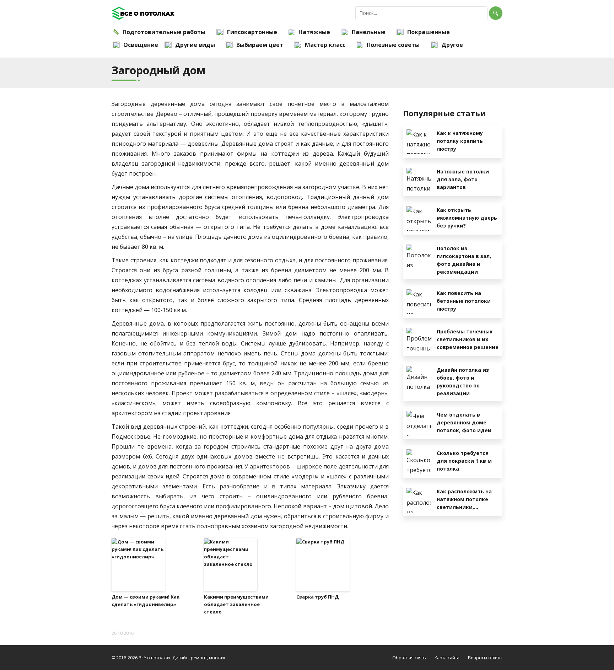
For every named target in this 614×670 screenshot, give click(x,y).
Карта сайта (447, 658)
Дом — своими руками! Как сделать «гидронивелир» (145, 600)
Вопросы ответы (485, 658)
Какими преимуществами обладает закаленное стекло (236, 604)
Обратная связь (409, 658)
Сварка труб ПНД (317, 597)
